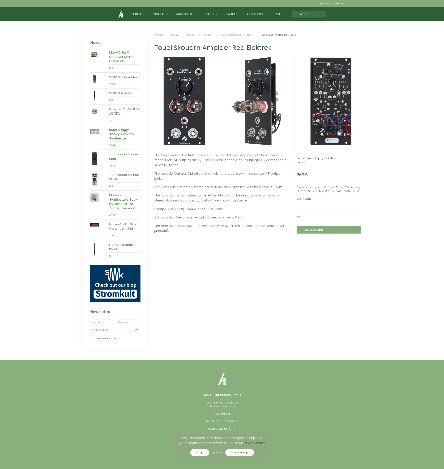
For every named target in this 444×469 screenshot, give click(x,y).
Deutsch (325, 3)
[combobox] (309, 14)
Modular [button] (158, 14)
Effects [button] (209, 14)
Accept (199, 452)
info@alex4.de (222, 414)
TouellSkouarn (313, 230)
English (339, 3)
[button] (184, 101)
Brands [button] (136, 14)
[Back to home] (120, 14)
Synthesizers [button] (184, 14)
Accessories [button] (255, 14)
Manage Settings (239, 452)
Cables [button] (230, 14)
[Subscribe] (137, 329)
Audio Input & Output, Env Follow (316, 158)
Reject (215, 452)
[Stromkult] (115, 283)
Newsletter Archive (106, 338)
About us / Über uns (217, 429)
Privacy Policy (254, 443)
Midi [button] (277, 14)
